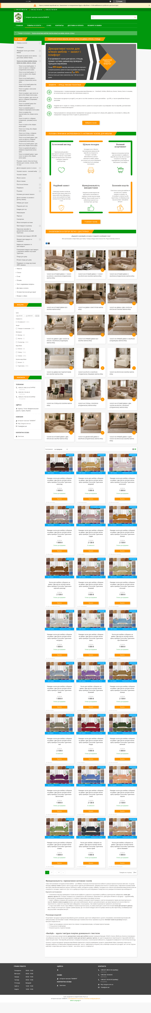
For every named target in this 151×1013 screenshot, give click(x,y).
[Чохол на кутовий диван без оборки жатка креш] (59, 293)
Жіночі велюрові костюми (25, 222)
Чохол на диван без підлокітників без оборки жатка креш (28, 114)
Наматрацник (21, 212)
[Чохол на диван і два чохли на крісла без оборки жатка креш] (122, 293)
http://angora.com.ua (24, 423)
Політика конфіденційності (92, 998)
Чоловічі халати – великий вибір (27, 171)
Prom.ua (85, 996)
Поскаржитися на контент (76, 998)
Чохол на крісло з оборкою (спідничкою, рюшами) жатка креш (28, 120)
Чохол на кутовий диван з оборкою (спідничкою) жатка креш (27, 80)
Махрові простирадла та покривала (24, 240)
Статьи (19, 272)
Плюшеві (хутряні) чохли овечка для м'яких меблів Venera (27, 56)
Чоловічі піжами (22, 174)
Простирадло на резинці (24, 226)
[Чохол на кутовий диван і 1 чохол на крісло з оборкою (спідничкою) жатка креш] (59, 260)
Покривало (20, 188)
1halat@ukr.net (22, 426)
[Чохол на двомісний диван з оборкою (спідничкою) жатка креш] (91, 423)
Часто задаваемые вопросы (25, 284)
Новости (19, 268)
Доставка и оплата (76, 25)
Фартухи (19, 216)
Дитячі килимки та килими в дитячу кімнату (25, 198)
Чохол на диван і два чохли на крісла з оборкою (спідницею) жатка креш (58, 341)
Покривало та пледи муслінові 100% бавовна (26, 264)
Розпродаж (20, 47)
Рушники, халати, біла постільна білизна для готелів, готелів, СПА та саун (27, 163)
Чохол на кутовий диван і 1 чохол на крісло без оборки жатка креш (27, 74)
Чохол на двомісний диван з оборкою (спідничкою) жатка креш (27, 149)
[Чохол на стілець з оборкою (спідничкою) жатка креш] (91, 389)
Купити (59, 499)
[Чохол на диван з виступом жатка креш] (91, 293)
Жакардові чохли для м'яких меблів (26, 51)
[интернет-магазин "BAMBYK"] (18, 17)
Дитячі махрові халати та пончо (26, 168)
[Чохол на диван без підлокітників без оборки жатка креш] (59, 358)
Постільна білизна (22, 184)
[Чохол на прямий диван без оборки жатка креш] (91, 325)
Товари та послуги (24, 33)
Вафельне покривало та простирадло (24, 245)
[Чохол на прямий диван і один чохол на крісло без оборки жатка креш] (122, 423)
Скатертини (20, 219)
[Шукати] (135, 17)
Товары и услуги (34, 25)
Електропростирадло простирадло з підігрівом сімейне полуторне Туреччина (27, 251)
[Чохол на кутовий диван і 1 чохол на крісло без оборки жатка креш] (91, 260)
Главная (19, 25)
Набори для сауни (22, 203)
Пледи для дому (22, 256)
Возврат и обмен (95, 25)
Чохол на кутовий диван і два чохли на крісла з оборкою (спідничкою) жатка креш (120, 405)
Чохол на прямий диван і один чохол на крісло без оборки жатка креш (122, 439)
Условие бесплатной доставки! (26, 292)
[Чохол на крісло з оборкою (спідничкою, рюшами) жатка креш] (91, 358)
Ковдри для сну (22, 209)
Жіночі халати (21, 178)
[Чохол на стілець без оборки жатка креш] (59, 389)
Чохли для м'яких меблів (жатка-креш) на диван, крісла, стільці (27, 62)
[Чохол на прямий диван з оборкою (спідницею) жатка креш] (122, 325)
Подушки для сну (22, 206)
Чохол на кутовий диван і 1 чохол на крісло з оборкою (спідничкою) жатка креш (59, 276)
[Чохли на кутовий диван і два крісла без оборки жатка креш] (59, 423)
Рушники (19, 191)
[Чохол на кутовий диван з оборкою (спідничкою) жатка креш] (122, 260)
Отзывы (19, 280)
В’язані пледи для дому (24, 260)
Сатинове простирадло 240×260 (27, 236)
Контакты (59, 25)
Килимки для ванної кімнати (25, 194)
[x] (49, 244)
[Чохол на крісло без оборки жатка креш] (122, 358)
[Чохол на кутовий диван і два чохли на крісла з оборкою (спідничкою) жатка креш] (122, 389)
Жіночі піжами (21, 181)
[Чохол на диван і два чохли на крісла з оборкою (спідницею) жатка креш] (59, 325)
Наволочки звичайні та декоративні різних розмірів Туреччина (25, 231)
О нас (49, 25)
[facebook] (46, 244)
